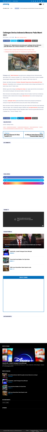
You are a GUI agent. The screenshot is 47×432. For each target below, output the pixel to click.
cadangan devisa (12, 100)
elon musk (10, 8)
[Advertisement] (23, 19)
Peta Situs (41, 430)
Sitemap (37, 431)
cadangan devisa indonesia (11, 127)
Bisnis (41, 8)
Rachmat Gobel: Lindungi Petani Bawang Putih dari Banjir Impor (19, 49)
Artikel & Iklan (15, 1)
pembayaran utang (20, 89)
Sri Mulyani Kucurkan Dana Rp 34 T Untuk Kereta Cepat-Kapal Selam (20, 51)
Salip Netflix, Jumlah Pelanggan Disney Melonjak (14, 363)
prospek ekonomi (33, 107)
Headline (40, 127)
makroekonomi (26, 95)
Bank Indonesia (14, 75)
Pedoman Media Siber (34, 430)
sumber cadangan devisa (21, 37)
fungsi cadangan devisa (34, 127)
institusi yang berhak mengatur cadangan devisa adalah (13, 128)
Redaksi (27, 430)
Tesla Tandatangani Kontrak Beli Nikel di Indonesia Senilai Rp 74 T (25, 8)
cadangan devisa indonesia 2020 (23, 127)
